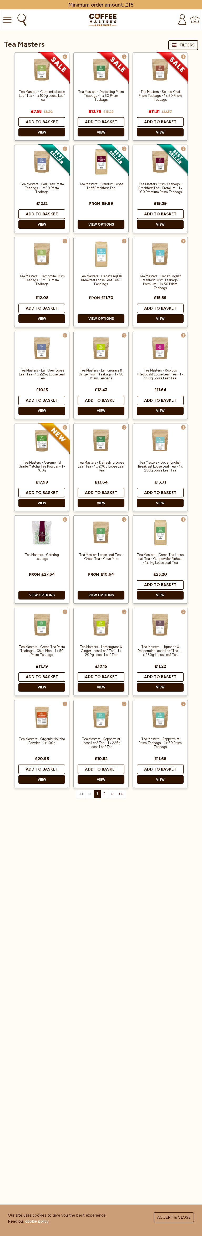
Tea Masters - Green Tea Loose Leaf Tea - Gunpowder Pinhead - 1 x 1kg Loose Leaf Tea (160, 559)
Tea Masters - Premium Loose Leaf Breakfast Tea (101, 186)
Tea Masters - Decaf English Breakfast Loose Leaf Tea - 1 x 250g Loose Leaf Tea (160, 466)
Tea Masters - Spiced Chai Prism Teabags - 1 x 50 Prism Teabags (160, 96)
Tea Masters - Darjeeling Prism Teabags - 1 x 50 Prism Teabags (101, 96)
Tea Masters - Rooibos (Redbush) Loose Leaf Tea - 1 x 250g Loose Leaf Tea (160, 374)
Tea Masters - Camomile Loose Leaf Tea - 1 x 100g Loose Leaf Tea (42, 96)
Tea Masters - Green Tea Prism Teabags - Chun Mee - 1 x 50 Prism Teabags (42, 651)
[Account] (182, 20)
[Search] (21, 20)
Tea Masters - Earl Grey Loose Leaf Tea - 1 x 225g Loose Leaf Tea (42, 374)
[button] (65, 57)
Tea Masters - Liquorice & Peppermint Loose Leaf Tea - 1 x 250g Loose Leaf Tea (160, 651)
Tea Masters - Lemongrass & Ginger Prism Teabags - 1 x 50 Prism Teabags (101, 374)
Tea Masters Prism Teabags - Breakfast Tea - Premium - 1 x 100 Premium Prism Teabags (160, 188)
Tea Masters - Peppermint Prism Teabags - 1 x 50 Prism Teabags (160, 743)
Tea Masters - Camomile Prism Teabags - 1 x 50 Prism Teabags (42, 280)
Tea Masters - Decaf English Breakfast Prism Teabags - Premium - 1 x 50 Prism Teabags (160, 282)
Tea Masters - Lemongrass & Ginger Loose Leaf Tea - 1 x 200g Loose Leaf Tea (101, 651)
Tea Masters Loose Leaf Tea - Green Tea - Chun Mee (101, 557)
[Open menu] (6, 19)
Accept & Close (174, 1217)
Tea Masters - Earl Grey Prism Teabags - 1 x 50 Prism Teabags (42, 188)
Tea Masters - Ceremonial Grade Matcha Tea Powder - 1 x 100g (41, 466)
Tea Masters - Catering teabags (42, 557)
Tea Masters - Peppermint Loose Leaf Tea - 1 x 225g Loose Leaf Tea (101, 743)
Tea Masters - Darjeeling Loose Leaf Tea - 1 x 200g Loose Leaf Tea (101, 466)
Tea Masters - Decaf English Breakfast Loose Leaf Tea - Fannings (101, 280)
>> (121, 794)
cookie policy (37, 1221)
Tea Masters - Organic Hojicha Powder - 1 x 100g (42, 741)
